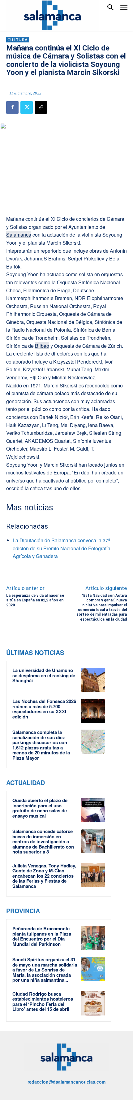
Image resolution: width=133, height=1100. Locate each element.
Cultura (17, 39)
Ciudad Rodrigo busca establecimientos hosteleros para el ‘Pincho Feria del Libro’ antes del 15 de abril (42, 1001)
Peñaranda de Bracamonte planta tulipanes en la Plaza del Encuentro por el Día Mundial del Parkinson (41, 936)
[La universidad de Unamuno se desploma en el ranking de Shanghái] (93, 680)
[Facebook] (12, 107)
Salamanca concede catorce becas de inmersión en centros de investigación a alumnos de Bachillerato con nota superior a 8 (43, 841)
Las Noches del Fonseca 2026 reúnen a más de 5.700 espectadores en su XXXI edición (44, 709)
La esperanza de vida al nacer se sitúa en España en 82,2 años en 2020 (35, 600)
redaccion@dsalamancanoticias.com (66, 1082)
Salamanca (18, 234)
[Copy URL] (41, 107)
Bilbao (42, 345)
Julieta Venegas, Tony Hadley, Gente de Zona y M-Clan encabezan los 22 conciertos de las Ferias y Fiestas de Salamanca (44, 875)
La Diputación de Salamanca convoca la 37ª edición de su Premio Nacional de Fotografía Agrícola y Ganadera (61, 548)
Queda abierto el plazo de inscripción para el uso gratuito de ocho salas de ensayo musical (39, 808)
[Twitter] (26, 107)
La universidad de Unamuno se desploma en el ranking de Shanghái (43, 675)
